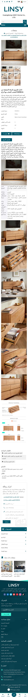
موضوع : (14, 498)
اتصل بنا (5, 133)
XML (2, 637)
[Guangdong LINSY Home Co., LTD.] (14, 8)
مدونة (2, 631)
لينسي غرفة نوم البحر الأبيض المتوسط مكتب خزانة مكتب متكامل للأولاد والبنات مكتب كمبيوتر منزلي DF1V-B (6, 575)
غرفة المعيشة (4, 533)
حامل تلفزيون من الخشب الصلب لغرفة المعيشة (12, 457)
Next (25, 567)
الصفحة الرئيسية (9, 33)
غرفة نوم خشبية (5, 650)
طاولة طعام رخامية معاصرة (8, 656)
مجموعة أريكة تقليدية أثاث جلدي (9, 661)
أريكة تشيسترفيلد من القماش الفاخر (10, 644)
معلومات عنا (4, 626)
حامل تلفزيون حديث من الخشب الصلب (13, 453)
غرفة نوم (3, 537)
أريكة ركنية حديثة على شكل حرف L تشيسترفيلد (19, 575)
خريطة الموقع (4, 634)
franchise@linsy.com (9, 679)
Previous (0, 567)
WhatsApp (17, 134)
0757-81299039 (7, 677)
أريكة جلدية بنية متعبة (6, 658)
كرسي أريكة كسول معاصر (7, 647)
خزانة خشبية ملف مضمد (7, 653)
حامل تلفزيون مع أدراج (9, 461)
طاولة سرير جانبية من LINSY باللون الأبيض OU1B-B (12, 477)
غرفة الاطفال (4, 544)
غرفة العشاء (4, 540)
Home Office (4, 547)
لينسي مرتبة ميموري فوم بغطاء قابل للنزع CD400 (12, 470)
